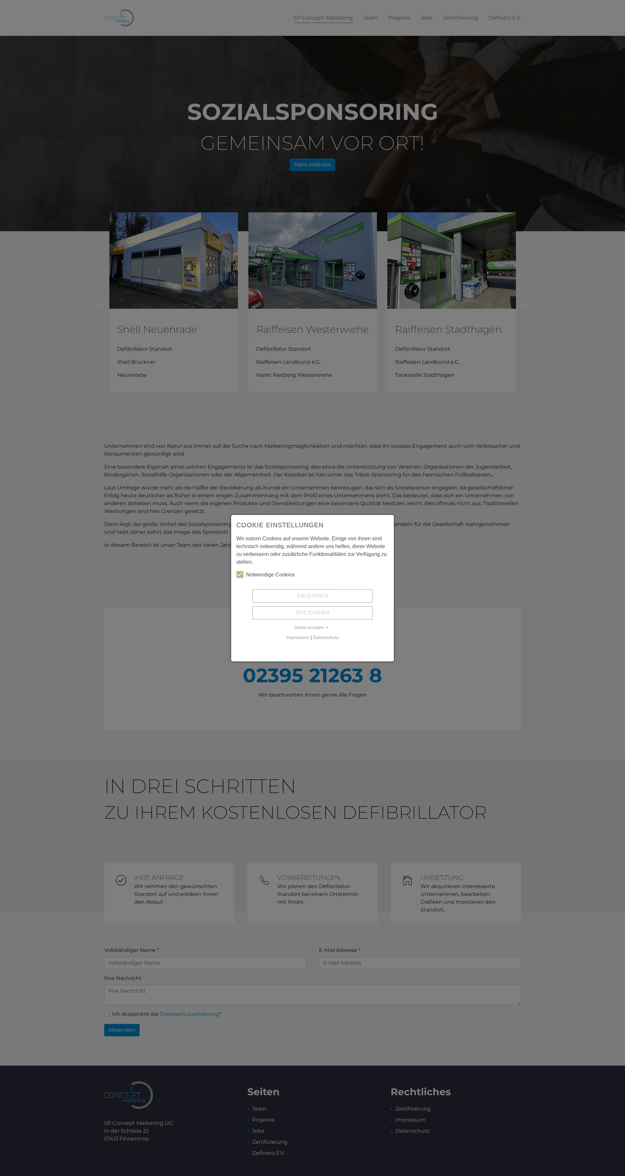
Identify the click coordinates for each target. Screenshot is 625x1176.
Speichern (313, 613)
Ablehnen (312, 596)
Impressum (297, 637)
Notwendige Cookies (270, 574)
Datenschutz (326, 637)
